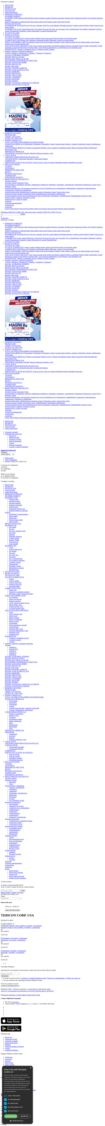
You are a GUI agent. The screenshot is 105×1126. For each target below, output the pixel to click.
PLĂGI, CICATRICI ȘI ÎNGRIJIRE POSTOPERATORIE (24, 142)
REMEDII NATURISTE (13, 133)
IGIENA (8, 22)
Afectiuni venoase (11, 183)
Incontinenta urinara (64, 148)
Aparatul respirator (11, 196)
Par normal (20, 25)
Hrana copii (25, 40)
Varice (26, 183)
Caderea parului (78, 25)
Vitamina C (32, 53)
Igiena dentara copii (87, 42)
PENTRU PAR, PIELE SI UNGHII (17, 59)
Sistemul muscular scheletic (14, 194)
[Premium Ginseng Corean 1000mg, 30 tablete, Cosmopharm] (21, 926)
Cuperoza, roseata (15, 562)
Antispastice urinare (49, 192)
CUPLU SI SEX (10, 155)
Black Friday (9, 1063)
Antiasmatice (55, 196)
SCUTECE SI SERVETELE (14, 38)
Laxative (94, 185)
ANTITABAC (10, 168)
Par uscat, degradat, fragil (38, 25)
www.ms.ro (15, 1002)
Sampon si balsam (54, 42)
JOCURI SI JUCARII (12, 33)
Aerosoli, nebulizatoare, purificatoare (21, 710)
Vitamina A (14, 53)
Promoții (7, 1061)
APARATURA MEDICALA (14, 144)
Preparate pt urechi (29, 198)
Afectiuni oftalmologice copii (51, 48)
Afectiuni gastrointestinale (13, 203)
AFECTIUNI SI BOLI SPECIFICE (16, 46)
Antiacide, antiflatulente (32, 185)
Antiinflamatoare (41, 194)
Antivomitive (93, 46)
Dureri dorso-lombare (27, 209)
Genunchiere (19, 153)
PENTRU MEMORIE (12, 72)
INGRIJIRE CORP (11, 18)
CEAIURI (8, 166)
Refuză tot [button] (25, 1116)
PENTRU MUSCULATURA (15, 57)
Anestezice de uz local (37, 188)
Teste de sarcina (38, 162)
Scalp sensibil (9, 27)
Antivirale (8, 201)
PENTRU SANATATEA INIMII (16, 62)
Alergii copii (50, 46)
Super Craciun (9, 1064)
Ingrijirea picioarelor (57, 18)
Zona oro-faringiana (43, 196)
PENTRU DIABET (11, 81)
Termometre (37, 144)
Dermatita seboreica (66, 25)
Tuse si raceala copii (39, 46)
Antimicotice (80, 188)
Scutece (26, 38)
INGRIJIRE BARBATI (12, 16)
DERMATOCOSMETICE (13, 14)
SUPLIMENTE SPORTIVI (14, 177)
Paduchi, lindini (89, 25)
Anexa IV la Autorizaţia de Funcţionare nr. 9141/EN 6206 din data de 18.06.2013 (27, 991)
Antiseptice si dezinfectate (23, 190)
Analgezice (8, 207)
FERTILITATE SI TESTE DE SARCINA (19, 162)
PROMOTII (9, 7)
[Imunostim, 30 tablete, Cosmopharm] (13, 951)
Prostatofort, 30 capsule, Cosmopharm (13, 940)
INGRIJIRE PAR (10, 25)
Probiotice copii (66, 48)
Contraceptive (9, 205)
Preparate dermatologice (13, 188)
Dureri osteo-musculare (50, 209)
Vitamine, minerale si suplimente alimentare (19, 51)
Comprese (54, 148)
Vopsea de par (98, 25)
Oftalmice (19, 198)
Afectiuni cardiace (11, 181)
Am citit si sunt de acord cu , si (41, 978)
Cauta (23, 214)
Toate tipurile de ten (27, 29)
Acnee (19, 29)
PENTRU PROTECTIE (13, 64)
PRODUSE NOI (10, 9)
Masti (86, 148)
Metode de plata (14, 437)
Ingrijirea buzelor (33, 18)
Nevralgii (24, 199)
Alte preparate (25, 188)
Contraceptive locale (63, 192)
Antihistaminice (71, 188)
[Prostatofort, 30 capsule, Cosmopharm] (14, 938)
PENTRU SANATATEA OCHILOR (17, 84)
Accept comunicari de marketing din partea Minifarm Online (22, 980)
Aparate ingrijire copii (16, 607)
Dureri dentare (14, 209)
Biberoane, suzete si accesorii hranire (62, 40)
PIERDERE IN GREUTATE (14, 170)
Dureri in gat (38, 209)
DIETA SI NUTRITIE (12, 164)
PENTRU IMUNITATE (13, 73)
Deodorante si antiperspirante (20, 22)
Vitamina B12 (23, 53)
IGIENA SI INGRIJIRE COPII (15, 42)
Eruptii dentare (23, 48)
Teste (15, 149)
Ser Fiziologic (30, 42)
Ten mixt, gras (53, 29)
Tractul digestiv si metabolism (14, 185)
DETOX (8, 172)
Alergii (19, 196)
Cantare (52, 144)
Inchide (4, 1124)
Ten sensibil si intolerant (87, 29)
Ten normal (38, 29)
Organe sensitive (10, 198)
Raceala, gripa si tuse (12, 66)
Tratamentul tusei (64, 196)
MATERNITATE (10, 49)
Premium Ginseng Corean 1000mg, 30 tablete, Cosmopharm (20, 927)
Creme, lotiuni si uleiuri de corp (70, 42)
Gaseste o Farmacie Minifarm (18, 447)
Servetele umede (71, 38)
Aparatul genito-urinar (12, 192)
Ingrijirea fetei (69, 18)
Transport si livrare (15, 439)
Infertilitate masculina (75, 162)
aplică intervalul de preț (12, 910)
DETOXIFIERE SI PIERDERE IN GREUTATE (21, 60)
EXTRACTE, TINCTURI (13, 138)
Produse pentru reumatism (66, 209)
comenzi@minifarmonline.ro (10, 985)
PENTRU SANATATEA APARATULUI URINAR (22, 83)
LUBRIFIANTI (10, 161)
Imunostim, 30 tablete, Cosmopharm (12, 952)
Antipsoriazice (9, 190)
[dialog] (17, 1095)
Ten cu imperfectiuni (72, 29)
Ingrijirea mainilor (45, 18)
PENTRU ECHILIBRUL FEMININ (17, 55)
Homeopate (87, 185)
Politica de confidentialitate (56, 978)
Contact (11, 443)
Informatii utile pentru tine (13, 434)
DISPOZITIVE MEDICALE (14, 151)
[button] (17, 1121)
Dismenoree (79, 185)
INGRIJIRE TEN (11, 29)
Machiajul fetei (52, 31)
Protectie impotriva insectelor (18, 511)
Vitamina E (47, 53)
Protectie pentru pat (59, 38)
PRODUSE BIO (10, 135)
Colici (31, 46)
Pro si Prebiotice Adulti (16, 800)
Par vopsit (50, 25)
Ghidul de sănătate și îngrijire (14, 1046)
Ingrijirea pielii (22, 18)
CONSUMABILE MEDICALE (15, 148)
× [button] (30, 1068)
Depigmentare (14, 31)
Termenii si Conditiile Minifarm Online (33, 978)
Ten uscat (45, 29)
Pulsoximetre (28, 144)
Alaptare (52, 49)
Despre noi (12, 436)
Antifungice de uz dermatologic (55, 188)
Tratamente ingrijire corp (82, 18)
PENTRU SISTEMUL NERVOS (16, 68)
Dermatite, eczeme (25, 31)
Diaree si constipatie (72, 46)
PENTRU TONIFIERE (13, 77)
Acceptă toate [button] (11, 1116)
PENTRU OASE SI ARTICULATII (17, 70)
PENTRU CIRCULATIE (13, 75)
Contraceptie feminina (40, 159)
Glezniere (26, 153)
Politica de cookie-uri (73, 978)
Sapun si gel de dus (41, 42)
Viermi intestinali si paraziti (18, 625)
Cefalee (18, 199)
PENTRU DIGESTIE (12, 79)
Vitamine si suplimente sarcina (26, 49)
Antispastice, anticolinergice (65, 185)
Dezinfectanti (92, 148)
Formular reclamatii (15, 445)
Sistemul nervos (10, 199)
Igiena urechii (65, 22)
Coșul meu (8, 1059)
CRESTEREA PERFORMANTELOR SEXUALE (22, 157)
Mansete (32, 153)
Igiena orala (43, 22)
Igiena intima (34, 22)
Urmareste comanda (11, 432)
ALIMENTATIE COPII (13, 40)
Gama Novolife (10, 11)
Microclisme (9, 149)
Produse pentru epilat (54, 22)
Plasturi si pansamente (33, 148)
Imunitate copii (76, 48)
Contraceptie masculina (25, 159)
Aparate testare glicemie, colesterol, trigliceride (70, 144)
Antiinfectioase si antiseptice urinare (31, 192)
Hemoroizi (20, 183)
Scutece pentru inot (46, 38)
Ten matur (62, 29)
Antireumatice (51, 194)
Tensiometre (45, 144)
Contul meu (4, 218)
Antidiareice (44, 185)
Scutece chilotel (35, 38)
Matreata (56, 25)
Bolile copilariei (60, 46)
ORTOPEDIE (9, 153)
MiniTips (8, 1045)
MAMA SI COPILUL (12, 35)
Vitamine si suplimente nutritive (39, 40)
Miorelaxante (60, 194)
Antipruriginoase (90, 188)
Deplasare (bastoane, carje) (44, 153)
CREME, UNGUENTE (13, 137)
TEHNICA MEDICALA (13, 140)
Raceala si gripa (86, 196)
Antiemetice (52, 185)
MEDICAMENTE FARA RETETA (17, 179)
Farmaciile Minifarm (11, 1050)
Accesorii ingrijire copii (21, 44)
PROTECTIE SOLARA (13, 24)
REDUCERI (9, 5)
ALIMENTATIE (10, 175)
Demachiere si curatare (39, 31)
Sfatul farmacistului (11, 12)
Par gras (27, 25)
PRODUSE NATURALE (13, 174)
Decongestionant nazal (29, 196)
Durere (7, 209)
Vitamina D (40, 53)
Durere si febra (84, 46)
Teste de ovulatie (49, 162)
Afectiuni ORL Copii (35, 48)
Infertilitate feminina (61, 162)
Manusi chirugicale (78, 148)
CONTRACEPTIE (11, 159)
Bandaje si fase (46, 148)
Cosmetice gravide (43, 49)
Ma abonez (5, 976)
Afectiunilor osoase (29, 194)
